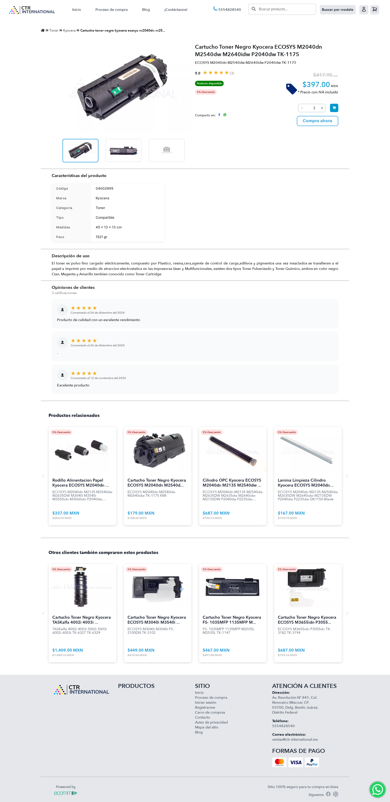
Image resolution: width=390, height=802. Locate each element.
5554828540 (229, 9)
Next (347, 476)
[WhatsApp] (335, 794)
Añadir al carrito (82, 443)
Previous (43, 476)
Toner (53, 30)
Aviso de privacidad (211, 722)
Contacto (202, 717)
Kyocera (69, 30)
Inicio (76, 9)
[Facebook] (328, 794)
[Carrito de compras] (374, 9)
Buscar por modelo (337, 9)
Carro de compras (210, 712)
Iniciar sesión (205, 702)
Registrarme (205, 707)
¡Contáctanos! (175, 9)
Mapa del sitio (206, 727)
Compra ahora (317, 120)
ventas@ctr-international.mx (295, 739)
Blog (146, 9)
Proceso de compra (111, 9)
